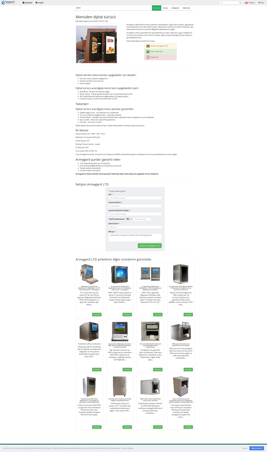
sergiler (40, 2)
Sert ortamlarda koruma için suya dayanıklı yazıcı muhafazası (150, 345)
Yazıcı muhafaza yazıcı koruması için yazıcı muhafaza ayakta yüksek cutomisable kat (181, 400)
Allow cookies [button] (257, 448)
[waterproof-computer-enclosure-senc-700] (150, 274)
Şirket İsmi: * (113, 223)
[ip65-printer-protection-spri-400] (181, 331)
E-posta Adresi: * (115, 202)
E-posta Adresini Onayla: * (119, 210)
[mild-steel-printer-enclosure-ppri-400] (150, 386)
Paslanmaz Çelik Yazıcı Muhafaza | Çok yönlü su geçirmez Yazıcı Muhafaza (89, 400)
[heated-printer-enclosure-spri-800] (120, 386)
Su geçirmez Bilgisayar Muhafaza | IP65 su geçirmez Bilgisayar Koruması (150, 288)
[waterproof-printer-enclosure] (150, 331)
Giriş (262, 2)
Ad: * (110, 194)
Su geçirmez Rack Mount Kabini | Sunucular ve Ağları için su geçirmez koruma (181, 288)
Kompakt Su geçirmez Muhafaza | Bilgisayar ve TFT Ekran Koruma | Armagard (89, 288)
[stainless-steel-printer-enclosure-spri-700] (89, 386)
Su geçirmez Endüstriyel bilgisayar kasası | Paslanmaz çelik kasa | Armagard (119, 288)
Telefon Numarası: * (117, 219)
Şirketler (28, 2)
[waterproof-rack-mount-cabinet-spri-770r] (181, 274)
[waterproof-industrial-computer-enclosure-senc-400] (120, 274)
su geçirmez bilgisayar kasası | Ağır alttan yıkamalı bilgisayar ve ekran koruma (120, 345)
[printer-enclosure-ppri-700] (181, 386)
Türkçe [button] (251, 2)
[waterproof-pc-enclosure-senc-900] (120, 331)
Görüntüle (96, 314)
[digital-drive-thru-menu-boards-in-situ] (96, 44)
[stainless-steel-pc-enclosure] (89, 331)
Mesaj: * (111, 231)
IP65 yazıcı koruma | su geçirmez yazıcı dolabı (181, 344)
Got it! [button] (245, 448)
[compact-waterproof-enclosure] (89, 274)
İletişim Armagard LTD (150, 245)
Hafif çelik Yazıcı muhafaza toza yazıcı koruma (150, 399)
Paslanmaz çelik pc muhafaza (89, 344)
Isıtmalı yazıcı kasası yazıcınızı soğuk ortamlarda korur (119, 399)
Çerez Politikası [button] (127, 448)
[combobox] (130, 219)
